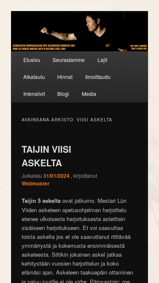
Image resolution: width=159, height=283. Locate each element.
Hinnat (65, 76)
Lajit (102, 59)
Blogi (63, 93)
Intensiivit (34, 93)
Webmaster (36, 183)
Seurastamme (69, 59)
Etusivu (31, 59)
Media (89, 93)
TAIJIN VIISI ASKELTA (46, 156)
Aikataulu (34, 76)
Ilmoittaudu (98, 76)
